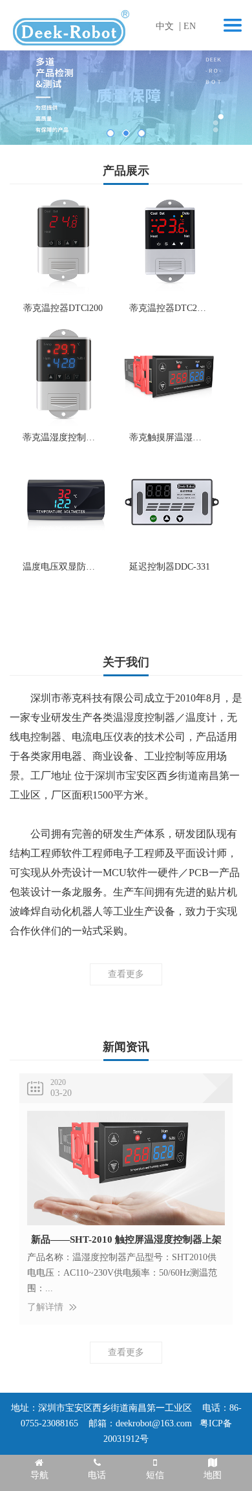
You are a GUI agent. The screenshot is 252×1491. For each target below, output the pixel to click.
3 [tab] (141, 133)
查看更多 (126, 602)
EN (190, 26)
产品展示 (126, 170)
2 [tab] (126, 133)
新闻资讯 (126, 1046)
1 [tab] (110, 133)
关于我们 (126, 662)
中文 (165, 26)
